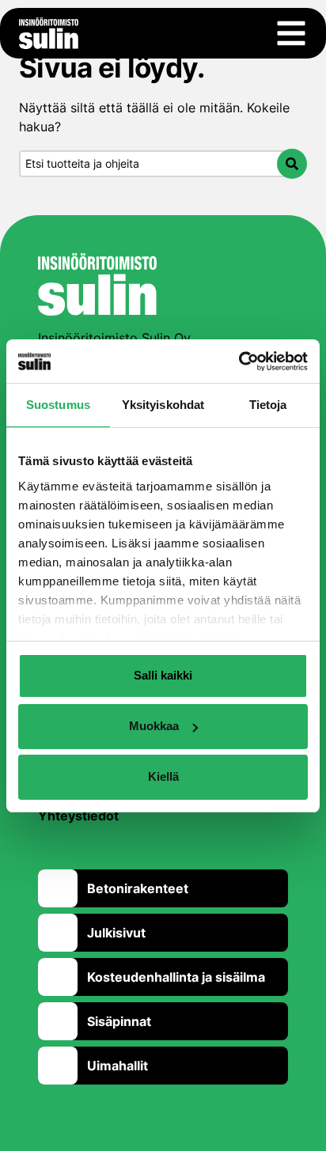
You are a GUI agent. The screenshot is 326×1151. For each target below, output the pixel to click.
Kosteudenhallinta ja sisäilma (176, 977)
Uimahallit (117, 1065)
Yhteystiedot (78, 815)
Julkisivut (116, 933)
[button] (292, 164)
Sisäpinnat (119, 1021)
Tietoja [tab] (268, 404)
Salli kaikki (163, 675)
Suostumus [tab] (58, 404)
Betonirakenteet (137, 888)
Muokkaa (154, 726)
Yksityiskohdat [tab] (163, 404)
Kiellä (163, 776)
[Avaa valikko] (291, 33)
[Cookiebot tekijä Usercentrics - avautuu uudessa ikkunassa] (238, 361)
